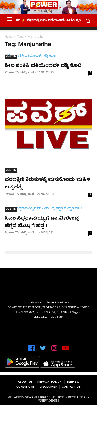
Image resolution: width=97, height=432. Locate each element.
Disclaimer (48, 387)
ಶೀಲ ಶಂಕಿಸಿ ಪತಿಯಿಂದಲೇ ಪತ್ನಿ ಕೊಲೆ (43, 66)
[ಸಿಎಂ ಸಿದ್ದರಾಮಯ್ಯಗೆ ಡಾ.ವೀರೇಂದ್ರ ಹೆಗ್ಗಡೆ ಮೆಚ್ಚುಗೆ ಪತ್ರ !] (48, 209)
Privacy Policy (49, 382)
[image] (48, 285)
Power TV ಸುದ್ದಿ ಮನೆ (19, 73)
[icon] (31, 350)
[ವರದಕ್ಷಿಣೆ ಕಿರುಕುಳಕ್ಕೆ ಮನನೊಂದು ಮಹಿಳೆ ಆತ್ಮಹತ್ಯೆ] (48, 129)
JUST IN (11, 56)
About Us (25, 382)
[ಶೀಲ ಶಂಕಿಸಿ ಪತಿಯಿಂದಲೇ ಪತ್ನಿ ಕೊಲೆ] (48, 56)
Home (8, 37)
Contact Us (71, 387)
